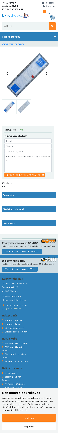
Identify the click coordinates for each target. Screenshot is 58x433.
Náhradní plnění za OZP (16, 343)
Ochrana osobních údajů (16, 331)
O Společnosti (11, 373)
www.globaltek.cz (13, 387)
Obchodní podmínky (14, 328)
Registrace (51, 6)
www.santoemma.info (15, 384)
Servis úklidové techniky (16, 361)
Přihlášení (49, 2)
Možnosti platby (12, 324)
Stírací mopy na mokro (13, 44)
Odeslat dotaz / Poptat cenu (26, 175)
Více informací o (21, 251)
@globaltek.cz (19, 300)
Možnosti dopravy (13, 320)
